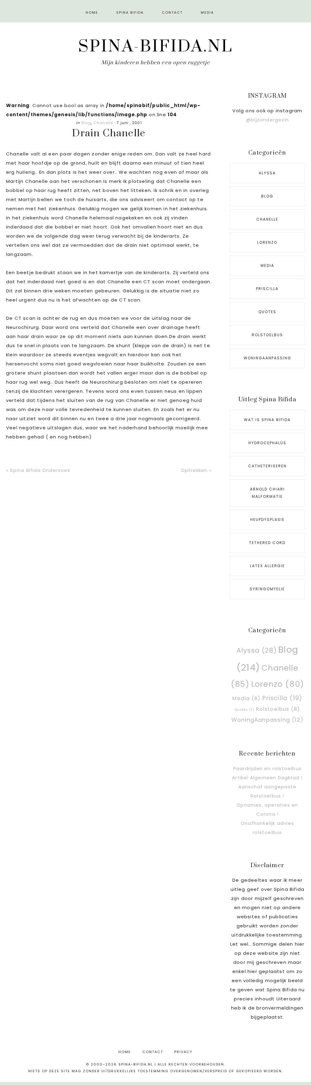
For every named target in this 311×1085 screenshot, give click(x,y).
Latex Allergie (267, 565)
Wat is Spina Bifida (267, 419)
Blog (86, 122)
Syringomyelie (267, 588)
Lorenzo (267, 242)
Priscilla (267, 288)
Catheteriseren (267, 466)
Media (267, 265)
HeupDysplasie (267, 519)
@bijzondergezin (267, 120)
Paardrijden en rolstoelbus (267, 768)
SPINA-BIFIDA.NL (155, 46)
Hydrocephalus (267, 442)
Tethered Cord (267, 542)
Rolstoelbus (267, 334)
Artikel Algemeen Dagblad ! (267, 777)
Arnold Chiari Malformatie (267, 493)
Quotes (267, 311)
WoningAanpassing (267, 358)
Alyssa (267, 173)
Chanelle (103, 122)
